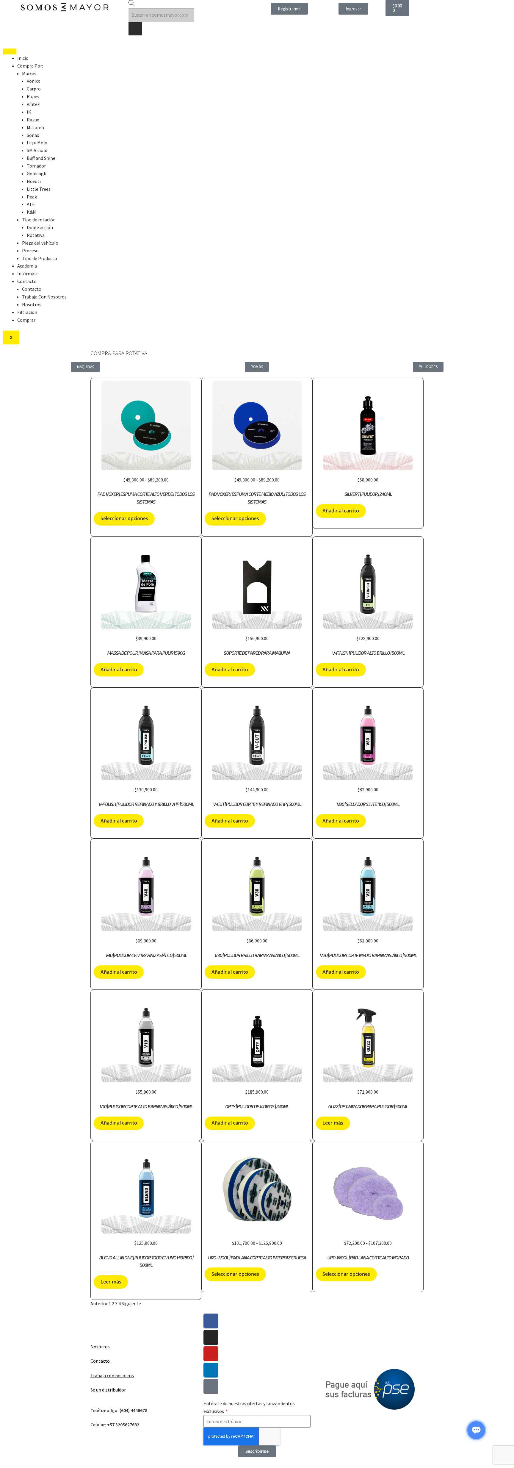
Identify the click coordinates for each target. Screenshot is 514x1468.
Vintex (33, 104)
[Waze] (210, 1386)
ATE (31, 204)
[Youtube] (210, 1353)
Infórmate (28, 273)
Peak (32, 197)
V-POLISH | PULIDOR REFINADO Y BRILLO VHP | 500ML (146, 804)
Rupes (33, 96)
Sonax (33, 135)
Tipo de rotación (39, 220)
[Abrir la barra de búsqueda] (131, 4)
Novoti (34, 181)
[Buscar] (135, 28)
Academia (27, 266)
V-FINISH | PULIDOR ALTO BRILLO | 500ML (368, 653)
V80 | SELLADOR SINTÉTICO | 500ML (368, 804)
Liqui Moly (37, 143)
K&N (31, 212)
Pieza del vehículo (40, 243)
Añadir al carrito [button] (340, 510)
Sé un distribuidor (108, 1390)
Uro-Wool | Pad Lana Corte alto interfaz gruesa (257, 1258)
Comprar (26, 320)
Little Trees (39, 189)
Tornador (36, 166)
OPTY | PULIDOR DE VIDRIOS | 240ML (257, 1106)
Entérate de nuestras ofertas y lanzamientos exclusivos (249, 1407)
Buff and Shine (41, 158)
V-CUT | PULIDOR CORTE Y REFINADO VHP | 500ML (257, 804)
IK (29, 112)
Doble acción (40, 227)
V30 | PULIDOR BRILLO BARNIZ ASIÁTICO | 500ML (256, 955)
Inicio (23, 58)
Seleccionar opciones (124, 518)
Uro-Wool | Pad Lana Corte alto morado (368, 1258)
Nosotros (31, 304)
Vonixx (33, 81)
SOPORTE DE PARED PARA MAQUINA (257, 653)
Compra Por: (30, 66)
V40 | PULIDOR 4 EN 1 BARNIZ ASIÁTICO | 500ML (146, 955)
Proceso (30, 251)
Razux (33, 120)
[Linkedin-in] (210, 1370)
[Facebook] (210, 1321)
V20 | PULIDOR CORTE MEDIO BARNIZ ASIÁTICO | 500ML (368, 955)
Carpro (34, 89)
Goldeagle (37, 173)
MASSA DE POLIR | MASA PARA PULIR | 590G (146, 653)
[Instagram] (210, 1337)
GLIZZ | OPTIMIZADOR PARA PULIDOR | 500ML (368, 1106)
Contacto (27, 281)
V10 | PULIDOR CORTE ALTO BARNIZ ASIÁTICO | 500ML (146, 1106)
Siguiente (131, 1303)
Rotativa (36, 235)
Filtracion (27, 312)
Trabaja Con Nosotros (44, 297)
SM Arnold (37, 150)
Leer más (332, 1123)
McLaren (35, 127)
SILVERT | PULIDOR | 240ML (368, 494)
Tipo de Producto (39, 258)
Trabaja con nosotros (112, 1375)
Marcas (29, 73)
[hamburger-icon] (9, 51)
